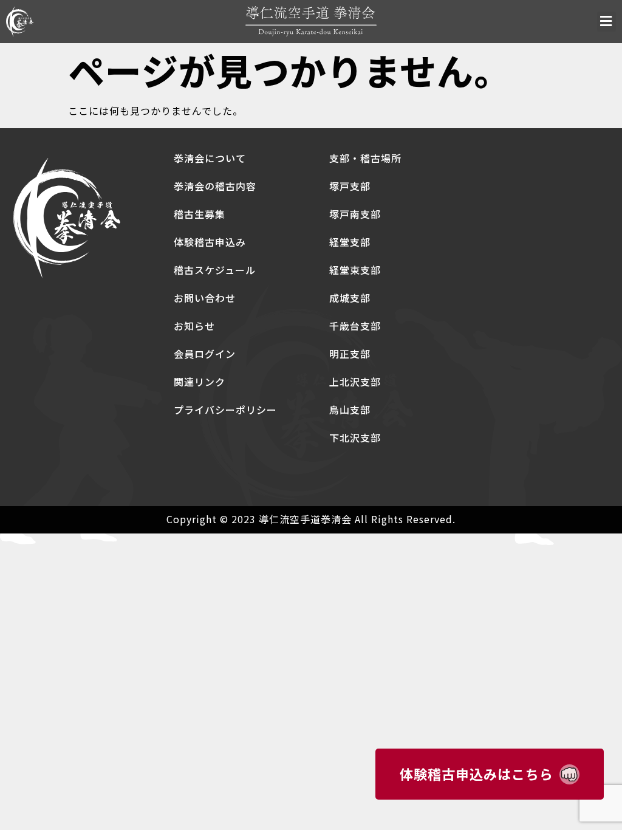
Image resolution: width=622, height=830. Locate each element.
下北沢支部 (355, 437)
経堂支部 (350, 242)
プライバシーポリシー (225, 409)
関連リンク (199, 381)
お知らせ (194, 325)
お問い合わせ (205, 297)
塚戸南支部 (355, 214)
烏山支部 (350, 409)
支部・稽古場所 (365, 158)
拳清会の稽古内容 (215, 186)
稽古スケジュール (215, 269)
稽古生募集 (199, 214)
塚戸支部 (350, 186)
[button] (606, 22)
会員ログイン (205, 353)
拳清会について (210, 158)
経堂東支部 (355, 269)
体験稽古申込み (210, 242)
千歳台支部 (355, 325)
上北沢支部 (355, 381)
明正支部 (350, 353)
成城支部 (350, 297)
